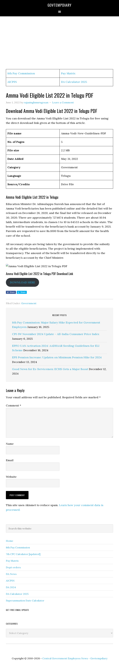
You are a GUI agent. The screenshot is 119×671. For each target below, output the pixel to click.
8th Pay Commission (21, 73)
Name (10, 443)
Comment (13, 405)
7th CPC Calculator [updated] (23, 554)
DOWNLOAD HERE (22, 282)
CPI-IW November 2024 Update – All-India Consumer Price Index (55, 334)
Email (9, 460)
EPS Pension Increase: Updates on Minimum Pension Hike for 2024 (57, 357)
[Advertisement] (59, 42)
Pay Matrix (68, 73)
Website (11, 476)
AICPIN (12, 82)
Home (9, 540)
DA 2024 (11, 587)
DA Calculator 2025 (74, 82)
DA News (11, 574)
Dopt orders (13, 567)
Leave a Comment (63, 102)
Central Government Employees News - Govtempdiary (74, 658)
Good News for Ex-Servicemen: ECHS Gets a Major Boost (50, 369)
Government (28, 303)
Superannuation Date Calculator (25, 600)
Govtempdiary (59, 5)
